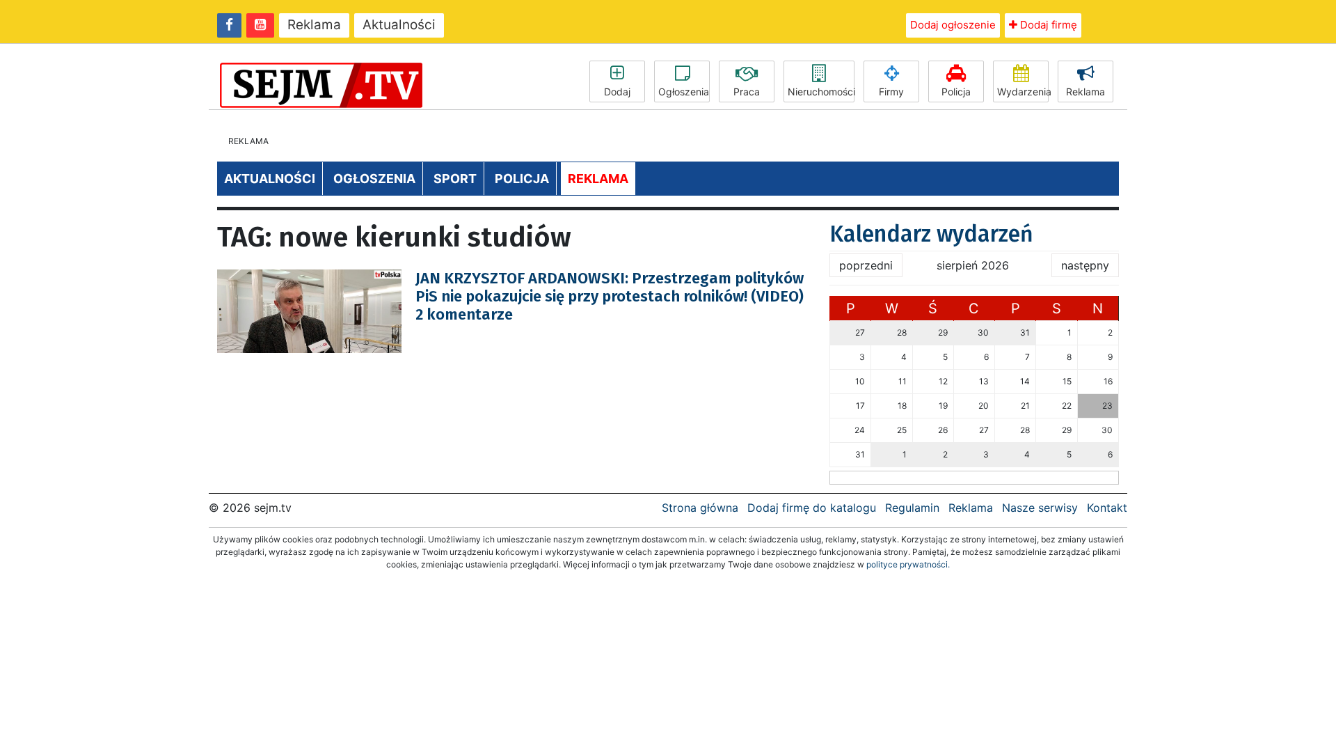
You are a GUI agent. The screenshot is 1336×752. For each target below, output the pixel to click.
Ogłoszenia (683, 91)
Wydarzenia (1023, 91)
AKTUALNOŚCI (269, 178)
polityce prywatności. (908, 564)
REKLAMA (598, 178)
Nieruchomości (821, 91)
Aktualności (399, 25)
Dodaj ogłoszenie (953, 24)
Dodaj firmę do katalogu (811, 508)
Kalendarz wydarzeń (931, 234)
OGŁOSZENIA (374, 178)
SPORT (455, 178)
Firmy (891, 91)
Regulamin (912, 508)
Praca (746, 91)
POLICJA (522, 178)
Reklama (314, 25)
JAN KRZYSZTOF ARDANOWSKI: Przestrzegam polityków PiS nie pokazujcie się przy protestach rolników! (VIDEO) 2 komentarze (609, 296)
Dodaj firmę (1047, 24)
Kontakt (1107, 508)
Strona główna (700, 508)
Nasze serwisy (1040, 508)
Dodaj (617, 91)
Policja (956, 91)
